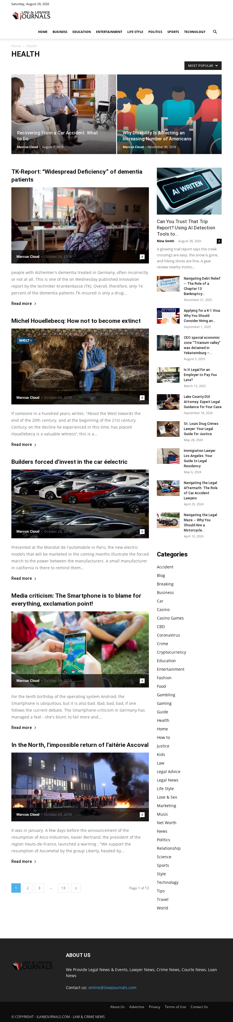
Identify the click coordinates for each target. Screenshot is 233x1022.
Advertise (136, 1006)
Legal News (167, 780)
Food (161, 686)
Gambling (166, 694)
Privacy (154, 1006)
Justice (163, 746)
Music (162, 814)
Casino (98, 65)
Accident (20, 65)
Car (84, 65)
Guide (162, 711)
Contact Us (199, 1006)
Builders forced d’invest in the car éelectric (69, 461)
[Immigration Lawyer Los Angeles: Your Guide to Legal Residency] (168, 456)
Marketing (166, 805)
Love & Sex (167, 797)
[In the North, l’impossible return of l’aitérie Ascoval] (80, 787)
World (162, 908)
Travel (162, 899)
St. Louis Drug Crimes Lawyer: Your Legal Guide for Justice (201, 429)
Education (81, 32)
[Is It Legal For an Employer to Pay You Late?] (168, 375)
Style (161, 873)
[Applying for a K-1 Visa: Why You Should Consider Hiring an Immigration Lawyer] (168, 316)
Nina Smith (165, 241)
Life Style (135, 32)
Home (42, 32)
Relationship (169, 848)
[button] (215, 32)
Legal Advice (168, 771)
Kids (161, 754)
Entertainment (109, 32)
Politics (155, 32)
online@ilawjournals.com (112, 987)
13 (63, 888)
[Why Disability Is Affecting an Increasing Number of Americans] (169, 119)
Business (60, 32)
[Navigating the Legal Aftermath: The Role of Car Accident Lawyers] (168, 488)
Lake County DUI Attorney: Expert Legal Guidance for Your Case (203, 402)
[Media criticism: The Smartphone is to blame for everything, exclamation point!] (80, 649)
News (162, 831)
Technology (194, 32)
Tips (161, 891)
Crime (162, 643)
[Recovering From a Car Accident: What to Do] (63, 119)
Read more (21, 304)
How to (163, 737)
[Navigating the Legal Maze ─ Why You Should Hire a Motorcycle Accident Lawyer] (168, 520)
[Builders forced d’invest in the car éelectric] (80, 504)
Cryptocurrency (171, 652)
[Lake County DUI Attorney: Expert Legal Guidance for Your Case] (168, 402)
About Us (117, 1006)
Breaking (51, 65)
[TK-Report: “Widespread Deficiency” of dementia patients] (80, 225)
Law (160, 763)
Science (164, 856)
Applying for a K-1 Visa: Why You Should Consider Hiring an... (202, 316)
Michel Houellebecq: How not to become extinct (76, 320)
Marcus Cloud (27, 147)
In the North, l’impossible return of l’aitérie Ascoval (80, 744)
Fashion (164, 677)
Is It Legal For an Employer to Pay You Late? (200, 375)
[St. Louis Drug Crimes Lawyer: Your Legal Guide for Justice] (168, 429)
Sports (173, 32)
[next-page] (76, 888)
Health (163, 720)
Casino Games (119, 65)
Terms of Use (175, 1006)
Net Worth (166, 822)
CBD (139, 65)
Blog (35, 65)
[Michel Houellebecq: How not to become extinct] (80, 367)
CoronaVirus (157, 65)
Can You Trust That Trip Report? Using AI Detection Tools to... (186, 228)
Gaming (164, 703)
